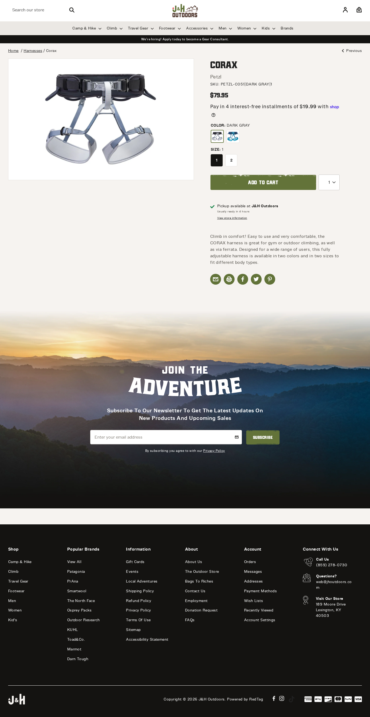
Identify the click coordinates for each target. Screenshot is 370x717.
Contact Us (195, 591)
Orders (250, 562)
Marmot (74, 649)
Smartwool (76, 591)
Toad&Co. (76, 639)
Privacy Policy (214, 451)
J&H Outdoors (212, 699)
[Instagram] (281, 698)
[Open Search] (71, 10)
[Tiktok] (291, 699)
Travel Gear (138, 28)
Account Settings (259, 620)
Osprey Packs (79, 610)
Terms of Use (138, 620)
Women (244, 28)
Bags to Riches (199, 581)
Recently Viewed (259, 610)
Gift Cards (135, 562)
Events (132, 571)
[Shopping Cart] (358, 10)
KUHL (72, 629)
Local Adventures (141, 581)
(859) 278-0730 (331, 565)
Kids (266, 28)
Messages (253, 571)
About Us (193, 562)
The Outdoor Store (202, 571)
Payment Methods (260, 591)
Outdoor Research (83, 620)
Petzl (216, 77)
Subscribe (263, 437)
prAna (72, 581)
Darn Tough (78, 659)
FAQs (190, 620)
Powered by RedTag (245, 699)
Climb (112, 28)
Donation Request (201, 610)
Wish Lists (253, 600)
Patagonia (76, 571)
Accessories (197, 28)
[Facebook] (273, 698)
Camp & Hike (84, 28)
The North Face (81, 600)
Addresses (253, 581)
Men (223, 28)
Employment (196, 600)
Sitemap (133, 629)
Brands (287, 28)
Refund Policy (138, 600)
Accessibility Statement (147, 639)
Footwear (168, 28)
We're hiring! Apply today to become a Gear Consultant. (185, 39)
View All (74, 562)
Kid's (12, 620)
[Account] (345, 10)
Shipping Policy (140, 591)
